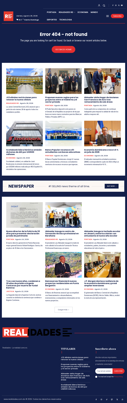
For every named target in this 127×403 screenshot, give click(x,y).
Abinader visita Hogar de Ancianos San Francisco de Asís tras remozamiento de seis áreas (101, 99)
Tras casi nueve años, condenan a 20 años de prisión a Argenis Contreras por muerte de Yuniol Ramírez (23, 284)
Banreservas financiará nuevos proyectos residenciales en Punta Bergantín (62, 283)
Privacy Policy (118, 377)
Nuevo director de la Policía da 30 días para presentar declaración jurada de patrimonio (23, 233)
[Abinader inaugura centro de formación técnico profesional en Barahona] (63, 215)
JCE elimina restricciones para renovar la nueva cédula (21, 98)
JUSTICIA (10, 291)
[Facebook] (112, 5)
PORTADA (49, 106)
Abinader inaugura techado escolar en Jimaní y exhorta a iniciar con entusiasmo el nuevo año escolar (102, 233)
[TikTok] (107, 400)
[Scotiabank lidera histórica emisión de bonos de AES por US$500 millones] (24, 133)
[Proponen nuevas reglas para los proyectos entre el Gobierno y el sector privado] (63, 81)
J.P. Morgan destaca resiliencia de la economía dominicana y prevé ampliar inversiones (101, 283)
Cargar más (62, 310)
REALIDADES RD (12, 103)
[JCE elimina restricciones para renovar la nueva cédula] (24, 81)
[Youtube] (121, 5)
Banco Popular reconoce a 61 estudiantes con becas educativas (62, 151)
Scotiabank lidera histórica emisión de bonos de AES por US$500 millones (24, 152)
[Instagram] (115, 5)
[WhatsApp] (123, 400)
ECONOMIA (11, 158)
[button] (104, 5)
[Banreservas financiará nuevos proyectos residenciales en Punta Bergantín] (63, 265)
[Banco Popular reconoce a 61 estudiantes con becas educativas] (63, 133)
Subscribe (118, 371)
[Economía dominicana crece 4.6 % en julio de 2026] (102, 133)
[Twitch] (112, 400)
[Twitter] (118, 5)
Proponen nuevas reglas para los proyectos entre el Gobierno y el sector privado (61, 99)
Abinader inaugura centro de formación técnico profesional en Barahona (62, 233)
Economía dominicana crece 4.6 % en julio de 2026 (101, 151)
